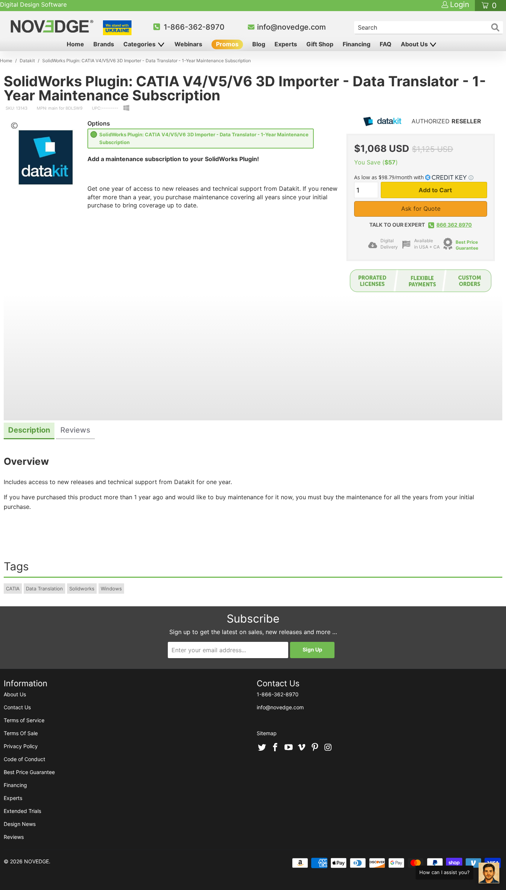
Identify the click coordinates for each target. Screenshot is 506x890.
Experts (285, 44)
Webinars (188, 44)
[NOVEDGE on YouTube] (288, 748)
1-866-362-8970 (194, 27)
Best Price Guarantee (467, 245)
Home (75, 44)
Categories (140, 44)
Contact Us (17, 707)
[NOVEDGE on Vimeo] (301, 748)
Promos (227, 44)
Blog (258, 44)
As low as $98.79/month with (389, 177)
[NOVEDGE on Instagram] (328, 748)
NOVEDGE (36, 861)
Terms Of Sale (21, 733)
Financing (356, 44)
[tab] (29, 431)
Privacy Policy (21, 746)
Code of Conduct (24, 759)
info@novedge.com (291, 27)
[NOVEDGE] (53, 26)
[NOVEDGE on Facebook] (275, 748)
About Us (415, 44)
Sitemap (267, 733)
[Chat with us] (489, 873)
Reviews (14, 837)
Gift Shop (319, 44)
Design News (20, 824)
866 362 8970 (454, 224)
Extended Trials (22, 811)
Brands (103, 44)
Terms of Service (24, 720)
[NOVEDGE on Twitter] (262, 748)
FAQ (386, 44)
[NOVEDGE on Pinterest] (315, 748)
